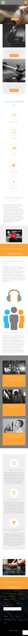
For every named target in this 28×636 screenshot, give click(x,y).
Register (15, 19)
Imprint (6, 616)
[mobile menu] (26, 2)
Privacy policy (8, 619)
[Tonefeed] (3, 2)
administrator (9, 568)
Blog (5, 622)
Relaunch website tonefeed (12, 572)
